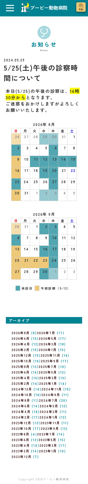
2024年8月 (20, 400)
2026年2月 (20, 349)
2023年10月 (21, 428)
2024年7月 (48, 400)
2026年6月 (20, 338)
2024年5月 (49, 406)
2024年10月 (21, 394)
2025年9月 (50, 361)
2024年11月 (52, 389)
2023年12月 (21, 422)
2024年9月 (50, 394)
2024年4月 (21, 411)
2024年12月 (21, 389)
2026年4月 (20, 344)
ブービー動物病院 (56, 479)
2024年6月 (20, 406)
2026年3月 (48, 344)
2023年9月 (50, 428)
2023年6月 (20, 439)
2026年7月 (46, 332)
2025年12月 (21, 355)
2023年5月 (47, 439)
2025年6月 (20, 372)
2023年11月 (50, 422)
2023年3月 (48, 445)
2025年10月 (21, 361)
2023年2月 (20, 451)
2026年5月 (48, 338)
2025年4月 (20, 377)
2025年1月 (48, 383)
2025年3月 (48, 377)
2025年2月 (20, 383)
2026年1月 (48, 349)
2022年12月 (21, 456)
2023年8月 (20, 434)
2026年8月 (20, 332)
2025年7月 (47, 366)
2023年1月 (48, 451)
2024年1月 (48, 417)
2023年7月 (46, 434)
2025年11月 (51, 355)
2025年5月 (48, 372)
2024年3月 (49, 411)
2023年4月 (20, 445)
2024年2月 (20, 417)
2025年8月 (20, 366)
